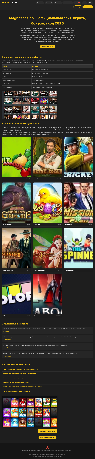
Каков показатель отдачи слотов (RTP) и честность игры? (21, 369)
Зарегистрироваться (47, 431)
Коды (77, 2)
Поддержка (58, 2)
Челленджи (40, 2)
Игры (84, 2)
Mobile (90, 2)
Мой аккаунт (78, 7)
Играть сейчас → (47, 46)
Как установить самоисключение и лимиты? (16, 391)
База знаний (49, 2)
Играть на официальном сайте (47, 437)
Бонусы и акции (68, 2)
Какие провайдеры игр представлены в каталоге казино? (20, 373)
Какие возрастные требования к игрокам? (16, 382)
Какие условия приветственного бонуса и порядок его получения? (23, 386)
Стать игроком (88, 7)
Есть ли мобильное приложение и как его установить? (20, 378)
